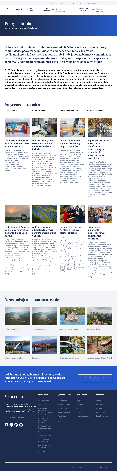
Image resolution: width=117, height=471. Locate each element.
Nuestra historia (64, 408)
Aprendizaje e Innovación (14, 164)
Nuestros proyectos (45, 404)
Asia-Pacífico (101, 404)
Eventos (80, 412)
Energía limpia (10, 150)
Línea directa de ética (15, 418)
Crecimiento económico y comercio (43, 420)
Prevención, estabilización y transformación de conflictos (45, 411)
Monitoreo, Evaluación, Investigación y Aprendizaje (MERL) (15, 168)
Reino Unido (100, 412)
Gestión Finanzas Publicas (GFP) (41, 184)
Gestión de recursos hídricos (69, 358)
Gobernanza (43, 432)
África (98, 401)
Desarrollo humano (45, 436)
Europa (99, 408)
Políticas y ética (106, 467)
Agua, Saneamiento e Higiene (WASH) (17, 247)
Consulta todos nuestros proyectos (95, 378)
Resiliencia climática (11, 329)
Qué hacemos (43, 401)
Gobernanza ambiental (39, 329)
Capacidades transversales (43, 441)
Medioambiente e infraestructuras (44, 427)
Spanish (106, 3)
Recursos (80, 404)
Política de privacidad (80, 467)
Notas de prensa (83, 416)
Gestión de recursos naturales (69, 329)
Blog (78, 401)
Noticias (80, 408)
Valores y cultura (64, 404)
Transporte (9, 156)
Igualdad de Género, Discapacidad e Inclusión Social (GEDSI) (16, 160)
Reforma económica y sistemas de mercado (42, 163)
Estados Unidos (102, 416)
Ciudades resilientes (20, 152)
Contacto (77, 3)
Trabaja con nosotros (104, 10)
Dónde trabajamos (60, 10)
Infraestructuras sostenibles (15, 154)
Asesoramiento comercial (44, 446)
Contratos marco (44, 451)
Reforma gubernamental (43, 182)
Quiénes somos (63, 401)
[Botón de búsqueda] (53, 3)
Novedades (90, 3)
